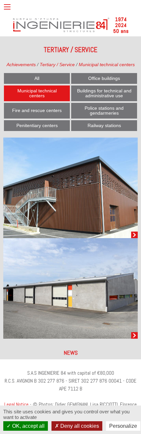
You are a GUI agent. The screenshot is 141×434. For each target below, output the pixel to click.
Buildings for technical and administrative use (104, 93)
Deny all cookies (79, 426)
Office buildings (104, 78)
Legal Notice (16, 404)
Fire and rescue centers (37, 110)
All (36, 78)
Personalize (123, 426)
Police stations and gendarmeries (104, 110)
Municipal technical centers (107, 64)
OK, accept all (28, 426)
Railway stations (104, 125)
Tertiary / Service (57, 64)
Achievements (21, 64)
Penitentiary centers (37, 125)
